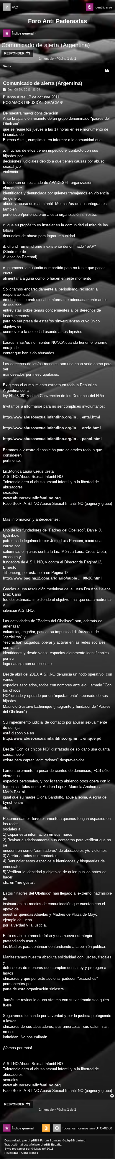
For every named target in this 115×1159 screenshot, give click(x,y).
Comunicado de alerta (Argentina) (45, 45)
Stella (7, 66)
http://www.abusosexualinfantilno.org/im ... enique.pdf (53, 738)
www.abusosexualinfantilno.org (32, 498)
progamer (18, 1148)
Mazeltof (40, 1148)
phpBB (32, 1140)
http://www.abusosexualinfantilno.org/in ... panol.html (52, 439)
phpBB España (51, 1144)
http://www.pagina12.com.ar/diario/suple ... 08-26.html (52, 578)
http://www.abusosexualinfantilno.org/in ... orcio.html (52, 428)
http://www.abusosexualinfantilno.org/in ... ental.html (51, 417)
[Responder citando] (107, 70)
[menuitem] (10, 7)
